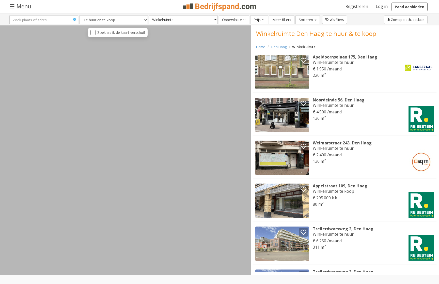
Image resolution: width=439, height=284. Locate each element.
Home (260, 46)
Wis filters (337, 20)
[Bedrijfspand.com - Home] (219, 7)
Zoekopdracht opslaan (407, 20)
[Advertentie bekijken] (282, 72)
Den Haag (279, 46)
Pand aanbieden (409, 6)
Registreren (357, 6)
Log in (382, 6)
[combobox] (183, 20)
